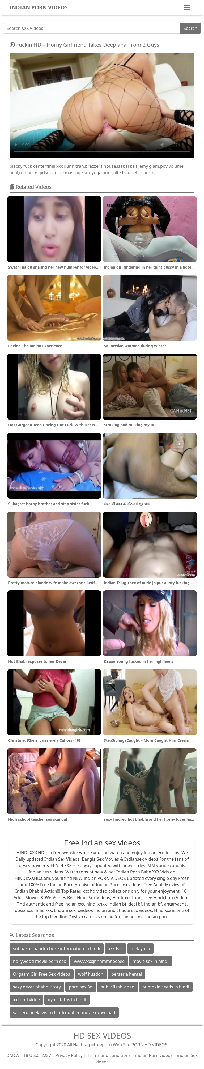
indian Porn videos (154, 1055)
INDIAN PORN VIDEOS (39, 7)
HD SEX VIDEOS (102, 1035)
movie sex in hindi (150, 961)
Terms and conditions (109, 1055)
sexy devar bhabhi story (37, 987)
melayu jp (140, 948)
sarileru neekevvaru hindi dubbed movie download (64, 1012)
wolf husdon (90, 974)
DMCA (12, 1055)
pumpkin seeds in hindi (165, 987)
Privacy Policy (69, 1055)
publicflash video (117, 987)
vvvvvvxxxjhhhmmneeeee (99, 961)
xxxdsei (115, 948)
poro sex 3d (80, 987)
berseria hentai (126, 974)
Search (190, 28)
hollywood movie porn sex (39, 961)
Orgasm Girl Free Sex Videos (41, 974)
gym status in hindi (67, 1000)
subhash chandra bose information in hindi (56, 948)
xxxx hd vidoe (26, 1000)
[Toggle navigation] (187, 7)
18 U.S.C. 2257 (37, 1055)
